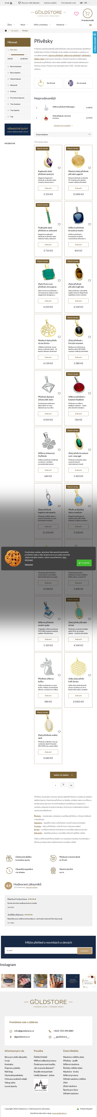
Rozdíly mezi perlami (43, 1071)
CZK (85, 3)
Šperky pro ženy (70, 1089)
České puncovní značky (44, 1064)
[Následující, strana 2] (63, 784)
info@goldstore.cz (24, 1030)
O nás (7, 1060)
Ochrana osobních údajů (16, 1079)
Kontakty (9, 1064)
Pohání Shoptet (86, 1109)
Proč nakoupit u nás (68, 3)
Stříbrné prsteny (70, 1075)
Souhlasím (86, 563)
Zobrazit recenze (31, 887)
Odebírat (84, 951)
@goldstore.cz (22, 1036)
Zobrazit (48, 188)
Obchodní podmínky (14, 1075)
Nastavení (29, 564)
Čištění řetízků (40, 1057)
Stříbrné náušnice (71, 1064)
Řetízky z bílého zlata (72, 1068)
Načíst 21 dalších (61, 775)
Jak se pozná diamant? (44, 1068)
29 (71, 785)
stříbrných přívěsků (72, 55)
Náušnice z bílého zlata (73, 1057)
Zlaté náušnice (70, 1086)
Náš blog (9, 1071)
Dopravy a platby (50, 3)
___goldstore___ (61, 1036)
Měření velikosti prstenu (45, 1060)
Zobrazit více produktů (62, 125)
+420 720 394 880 (63, 1030)
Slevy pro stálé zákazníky (31, 3)
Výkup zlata (10, 1082)
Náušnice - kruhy (71, 1071)
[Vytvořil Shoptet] (78, 1109)
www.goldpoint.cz (59, 1113)
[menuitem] (11, 24)
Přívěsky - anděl (70, 1060)
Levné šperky (11, 1086)
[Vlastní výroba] (48, 159)
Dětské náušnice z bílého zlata (74, 1081)
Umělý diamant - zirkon (44, 1075)
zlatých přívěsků (55, 55)
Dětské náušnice (71, 1093)
